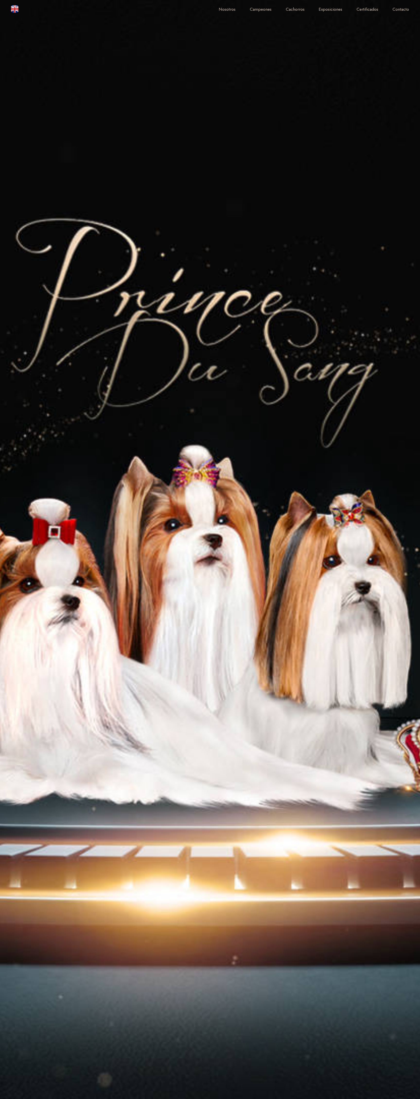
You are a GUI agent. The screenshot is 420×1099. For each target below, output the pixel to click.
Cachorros (295, 9)
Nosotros (227, 9)
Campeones (260, 9)
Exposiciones (330, 9)
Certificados (367, 9)
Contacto (401, 9)
